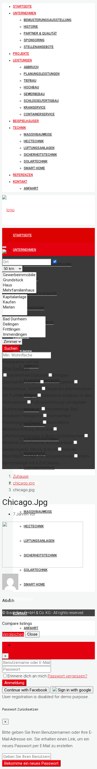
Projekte (21, 54)
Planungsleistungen (42, 74)
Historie (31, 27)
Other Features (15, 368)
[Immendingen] (23, 334)
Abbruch (31, 67)
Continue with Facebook (25, 690)
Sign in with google (74, 690)
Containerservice (39, 114)
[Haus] (19, 285)
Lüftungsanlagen (39, 148)
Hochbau (31, 87)
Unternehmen (24, 13)
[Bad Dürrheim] (23, 319)
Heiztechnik (34, 141)
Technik (19, 128)
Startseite (22, 6)
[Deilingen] (23, 324)
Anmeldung (14, 682)
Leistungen (22, 60)
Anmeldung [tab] (23, 645)
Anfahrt (31, 188)
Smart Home (34, 168)
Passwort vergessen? (67, 676)
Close (32, 634)
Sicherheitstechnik (40, 155)
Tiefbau (30, 80)
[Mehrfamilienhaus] (19, 290)
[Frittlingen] (23, 329)
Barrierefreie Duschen (27, 375)
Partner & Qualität (40, 33)
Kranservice (35, 107)
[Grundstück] (19, 280)
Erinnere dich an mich (28, 676)
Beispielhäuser (26, 121)
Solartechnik (35, 161)
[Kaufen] (14, 302)
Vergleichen (13, 634)
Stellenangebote (39, 47)
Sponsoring (34, 40)
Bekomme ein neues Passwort (31, 763)
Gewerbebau (34, 94)
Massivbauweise (38, 134)
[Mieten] (14, 307)
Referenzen (23, 175)
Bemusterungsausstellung (47, 20)
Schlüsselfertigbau (41, 101)
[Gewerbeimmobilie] (19, 275)
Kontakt (20, 181)
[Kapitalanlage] (14, 297)
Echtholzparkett (58, 382)
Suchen (11, 348)
